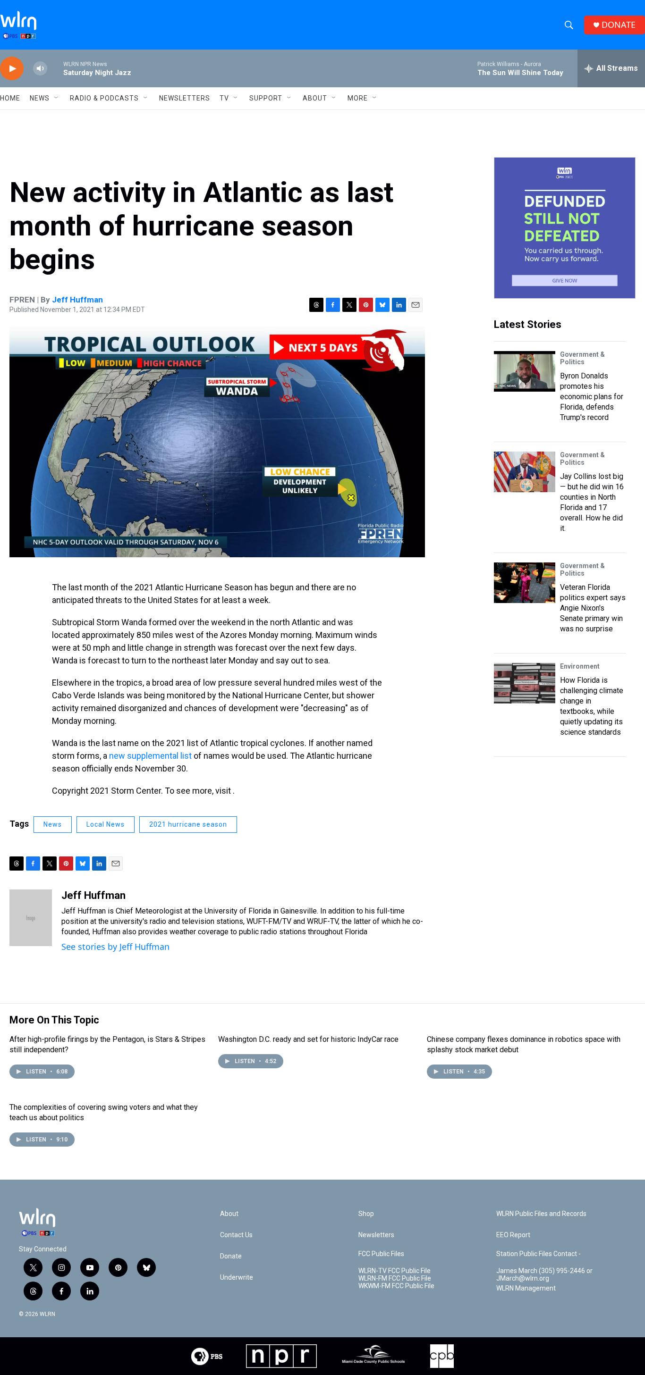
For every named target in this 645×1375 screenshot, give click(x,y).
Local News (105, 824)
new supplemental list (150, 756)
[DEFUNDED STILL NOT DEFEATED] (564, 228)
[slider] (55, 68)
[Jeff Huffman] (30, 917)
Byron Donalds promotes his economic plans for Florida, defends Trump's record (591, 396)
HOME (10, 98)
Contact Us (236, 1235)
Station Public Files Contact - (538, 1254)
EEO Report (513, 1235)
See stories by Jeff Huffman (115, 946)
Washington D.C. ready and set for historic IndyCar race (308, 1039)
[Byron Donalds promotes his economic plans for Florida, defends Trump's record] (524, 371)
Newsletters (184, 98)
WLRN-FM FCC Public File (394, 1278)
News (52, 824)
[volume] (40, 68)
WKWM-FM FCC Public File (396, 1286)
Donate (231, 1256)
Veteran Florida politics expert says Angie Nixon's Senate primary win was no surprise (593, 608)
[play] (11, 68)
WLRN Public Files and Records (541, 1213)
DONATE (619, 25)
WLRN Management (526, 1288)
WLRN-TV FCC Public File (394, 1270)
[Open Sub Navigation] (56, 98)
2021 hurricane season (188, 824)
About (315, 98)
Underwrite (236, 1277)
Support (265, 98)
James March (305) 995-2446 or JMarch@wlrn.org (544, 1274)
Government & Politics (582, 358)
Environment (580, 666)
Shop (366, 1213)
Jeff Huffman (77, 299)
